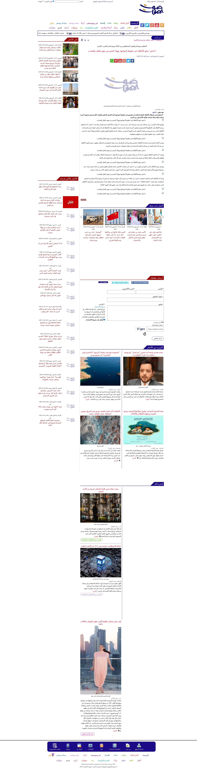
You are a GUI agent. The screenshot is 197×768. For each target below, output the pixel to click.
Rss (102, 749)
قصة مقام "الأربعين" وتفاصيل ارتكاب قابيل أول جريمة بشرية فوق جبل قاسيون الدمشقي (50, 393)
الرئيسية (159, 40)
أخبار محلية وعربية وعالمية (144, 40)
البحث (81, 1)
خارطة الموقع (139, 749)
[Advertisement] (88, 10)
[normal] (85, 40)
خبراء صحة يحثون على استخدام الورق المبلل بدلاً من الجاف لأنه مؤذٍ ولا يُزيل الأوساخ (50, 286)
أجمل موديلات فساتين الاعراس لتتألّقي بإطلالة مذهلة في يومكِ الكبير (50, 352)
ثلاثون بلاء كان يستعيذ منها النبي (50, 295)
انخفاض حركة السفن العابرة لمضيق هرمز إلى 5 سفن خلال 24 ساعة (105, 33)
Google (40, 1)
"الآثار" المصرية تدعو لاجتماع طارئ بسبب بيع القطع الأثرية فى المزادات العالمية (50, 257)
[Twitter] (120, 283)
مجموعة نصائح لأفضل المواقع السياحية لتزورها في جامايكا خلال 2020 (50, 422)
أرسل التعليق (158, 338)
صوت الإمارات (48, 1)
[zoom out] (88, 40)
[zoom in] (82, 40)
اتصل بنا (79, 749)
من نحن (128, 749)
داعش (154, 112)
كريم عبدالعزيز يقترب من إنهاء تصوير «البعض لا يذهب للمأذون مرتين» (50, 230)
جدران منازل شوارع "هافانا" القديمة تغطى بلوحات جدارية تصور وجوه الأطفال (50, 338)
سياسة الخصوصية (55, 749)
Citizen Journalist (114, 749)
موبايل (68, 749)
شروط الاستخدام (100, 307)
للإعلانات (90, 749)
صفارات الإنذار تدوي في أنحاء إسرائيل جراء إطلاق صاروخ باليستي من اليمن (50, 202)
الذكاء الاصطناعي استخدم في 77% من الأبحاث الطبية (101, 546)
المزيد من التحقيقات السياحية (91, 540)
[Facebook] (140, 283)
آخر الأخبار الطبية (87, 734)
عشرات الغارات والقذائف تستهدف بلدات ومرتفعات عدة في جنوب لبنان (50, 33)
